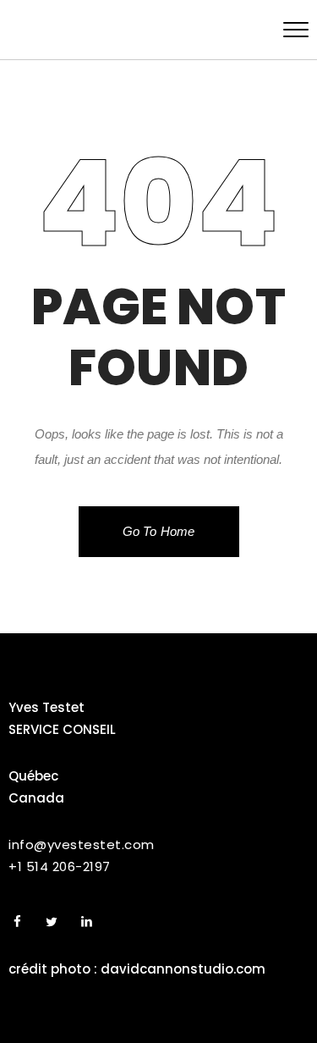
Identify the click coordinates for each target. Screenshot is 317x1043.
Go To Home (159, 531)
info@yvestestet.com (81, 844)
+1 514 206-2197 (59, 866)
